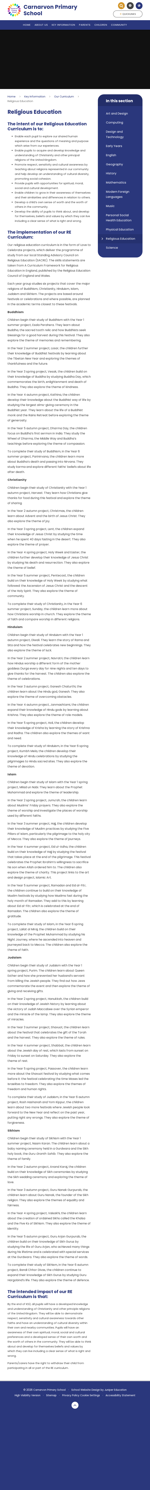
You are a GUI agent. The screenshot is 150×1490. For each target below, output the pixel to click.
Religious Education (20, 101)
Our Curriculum (64, 96)
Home (12, 96)
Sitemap (51, 1395)
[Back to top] (75, 1405)
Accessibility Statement (120, 1395)
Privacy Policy (70, 1395)
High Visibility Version (27, 1395)
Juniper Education (115, 1390)
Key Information (34, 96)
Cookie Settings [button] (90, 1395)
